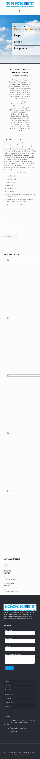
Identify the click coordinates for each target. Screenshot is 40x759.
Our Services (9, 694)
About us (7, 685)
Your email (8, 638)
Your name (8, 630)
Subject (7, 646)
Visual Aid (8, 698)
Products (8, 690)
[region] (20, 39)
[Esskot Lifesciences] (20, 4)
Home (7, 681)
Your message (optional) (13, 654)
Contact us (8, 707)
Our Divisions (9, 702)
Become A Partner (8, 236)
